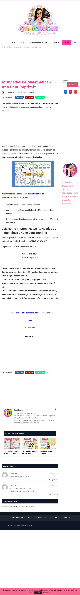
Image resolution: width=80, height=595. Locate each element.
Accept (38, 593)
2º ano (67, 43)
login (15, 506)
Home (13, 43)
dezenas (28, 219)
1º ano (56, 43)
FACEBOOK (30, 337)
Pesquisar (65, 80)
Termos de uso (40, 517)
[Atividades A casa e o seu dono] (30, 443)
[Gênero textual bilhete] (48, 443)
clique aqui (33, 257)
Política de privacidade (38, 43)
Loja (22, 43)
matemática (6, 153)
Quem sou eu (54, 517)
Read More (47, 593)
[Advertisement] (40, 63)
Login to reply (54, 480)
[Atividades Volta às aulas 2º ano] (12, 443)
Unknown (13, 474)
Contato (67, 517)
